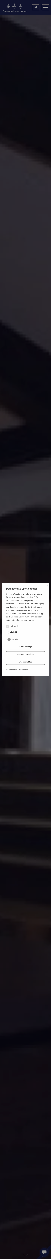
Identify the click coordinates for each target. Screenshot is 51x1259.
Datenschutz (11, 669)
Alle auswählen (25, 662)
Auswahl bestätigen (25, 654)
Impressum (23, 669)
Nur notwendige (25, 646)
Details (15, 638)
